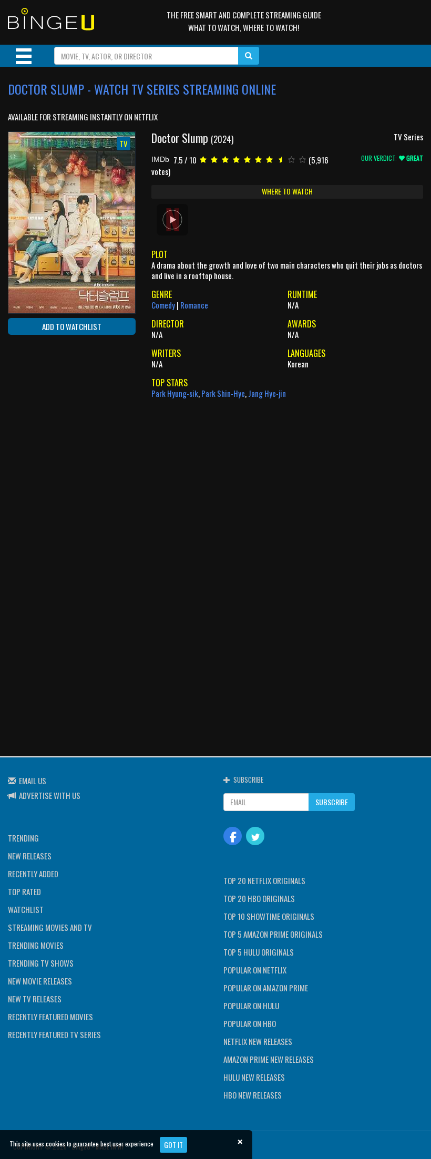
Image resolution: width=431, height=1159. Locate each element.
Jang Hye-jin (267, 393)
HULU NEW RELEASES (254, 1077)
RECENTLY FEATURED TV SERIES (54, 1034)
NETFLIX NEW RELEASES (257, 1041)
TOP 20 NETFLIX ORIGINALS (264, 880)
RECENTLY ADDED (33, 873)
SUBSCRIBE (331, 801)
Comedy (163, 305)
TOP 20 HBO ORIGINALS (259, 898)
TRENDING (23, 838)
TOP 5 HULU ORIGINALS (258, 952)
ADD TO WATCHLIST (71, 326)
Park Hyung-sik (174, 393)
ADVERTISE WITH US (49, 795)
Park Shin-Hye (223, 393)
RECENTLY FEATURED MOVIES (50, 1016)
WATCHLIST (26, 909)
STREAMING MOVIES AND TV (50, 927)
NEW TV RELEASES (34, 998)
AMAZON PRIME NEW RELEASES (268, 1059)
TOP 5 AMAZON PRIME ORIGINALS (273, 934)
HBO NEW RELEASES (252, 1095)
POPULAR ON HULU (251, 1005)
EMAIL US (32, 780)
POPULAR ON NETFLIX (254, 970)
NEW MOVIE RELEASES (40, 981)
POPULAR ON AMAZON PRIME (265, 987)
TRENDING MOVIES (36, 945)
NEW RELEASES (30, 855)
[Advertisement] (55, 411)
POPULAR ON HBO (249, 1023)
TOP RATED (24, 891)
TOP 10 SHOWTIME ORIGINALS (268, 916)
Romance (194, 305)
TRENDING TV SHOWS (41, 963)
